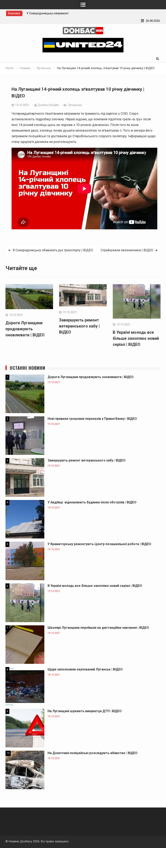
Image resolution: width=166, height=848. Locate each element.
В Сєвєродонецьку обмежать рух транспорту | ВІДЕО (53, 250)
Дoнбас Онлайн (48, 105)
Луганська (75, 105)
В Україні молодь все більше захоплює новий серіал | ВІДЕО (136, 338)
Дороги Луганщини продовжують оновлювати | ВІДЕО (25, 328)
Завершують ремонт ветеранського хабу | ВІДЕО (79, 326)
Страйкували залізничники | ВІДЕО (127, 250)
